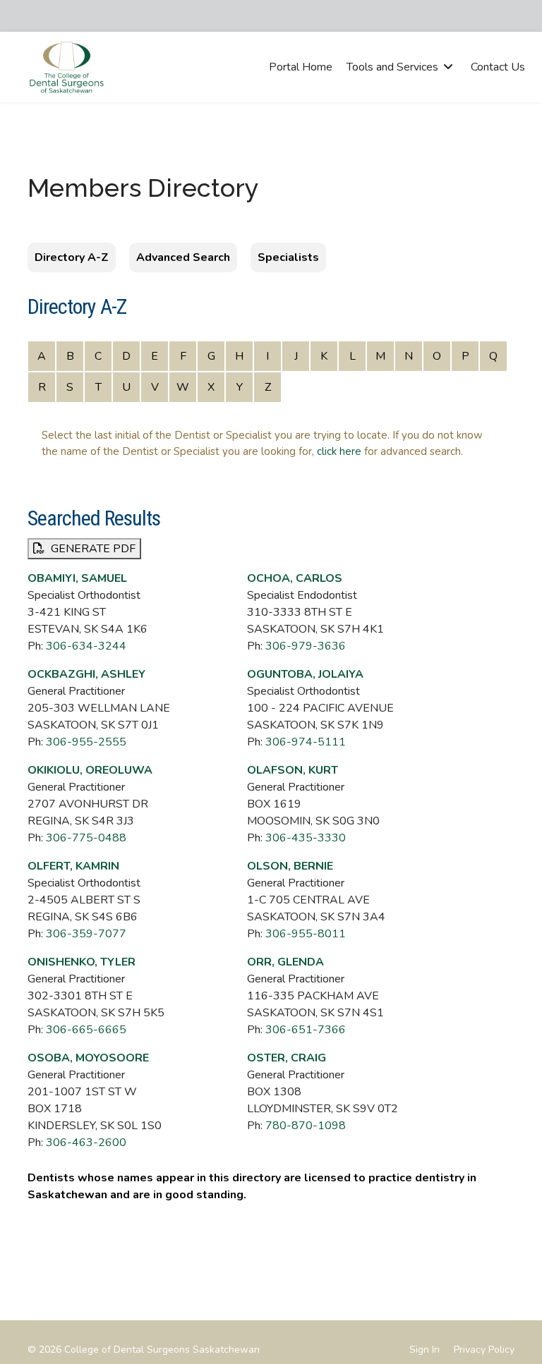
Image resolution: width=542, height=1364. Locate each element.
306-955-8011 (305, 934)
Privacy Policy (484, 1349)
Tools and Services (392, 67)
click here (339, 451)
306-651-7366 (305, 1029)
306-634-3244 (86, 646)
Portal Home (300, 67)
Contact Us (498, 67)
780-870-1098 (305, 1125)
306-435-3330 (305, 838)
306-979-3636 (305, 646)
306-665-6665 (86, 1029)
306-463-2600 (86, 1142)
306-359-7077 (86, 934)
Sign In (424, 1349)
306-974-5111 (305, 742)
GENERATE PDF (92, 548)
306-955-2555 (86, 742)
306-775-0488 (86, 838)
